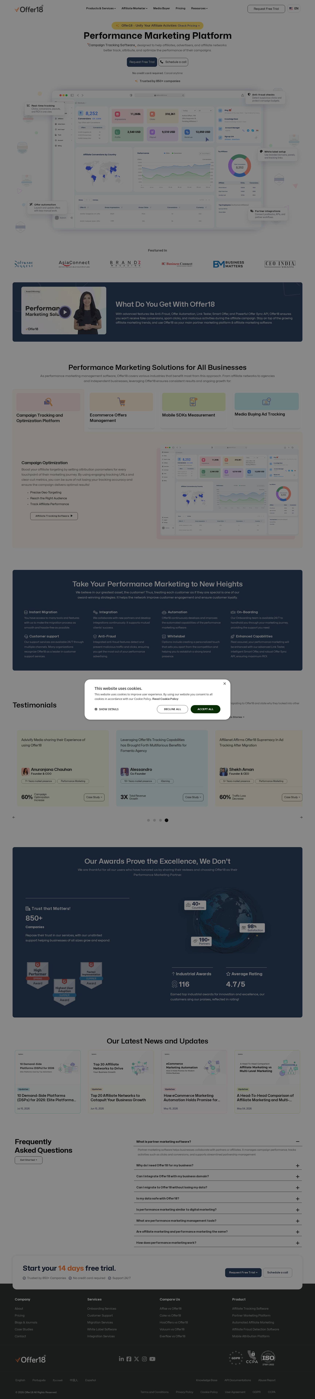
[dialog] (157, 699)
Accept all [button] (205, 709)
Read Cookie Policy (165, 699)
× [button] (224, 683)
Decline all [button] (172, 709)
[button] (106, 709)
